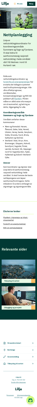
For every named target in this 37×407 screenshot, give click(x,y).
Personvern (10, 395)
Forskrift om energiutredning (14, 224)
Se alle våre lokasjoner (18, 382)
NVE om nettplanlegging (12, 228)
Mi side (20, 4)
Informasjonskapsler (23, 395)
